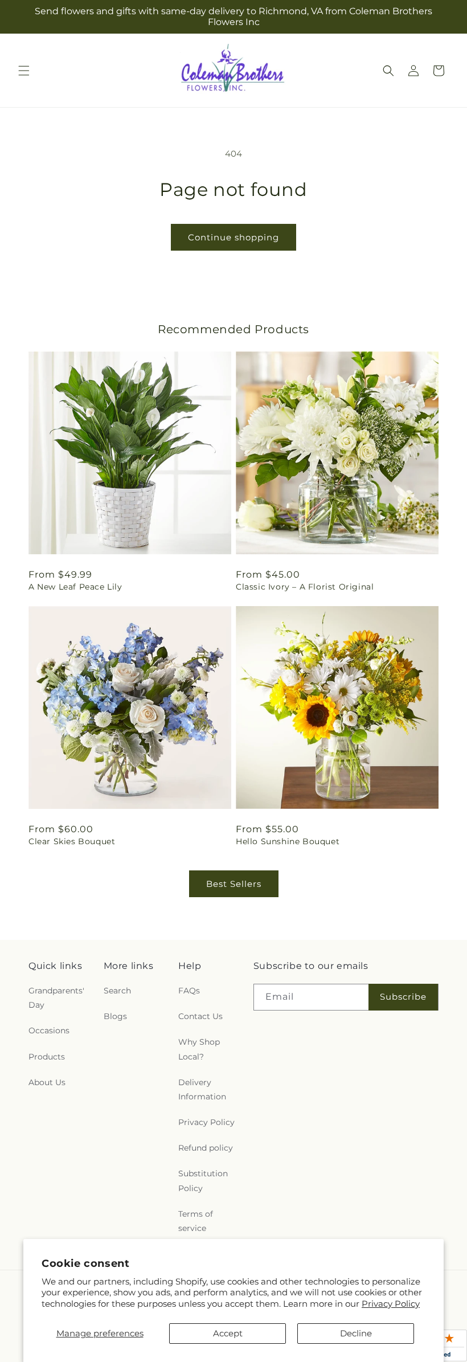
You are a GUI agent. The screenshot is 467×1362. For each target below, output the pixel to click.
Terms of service (195, 1221)
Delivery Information (202, 1089)
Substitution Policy (203, 1180)
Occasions (48, 1030)
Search (117, 990)
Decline (356, 1333)
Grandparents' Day (56, 997)
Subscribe (403, 996)
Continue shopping (233, 237)
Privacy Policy (391, 1303)
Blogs (115, 1016)
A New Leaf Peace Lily (75, 587)
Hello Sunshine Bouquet (287, 841)
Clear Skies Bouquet (71, 841)
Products (46, 1057)
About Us (46, 1082)
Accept (228, 1333)
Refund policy (205, 1148)
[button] (23, 70)
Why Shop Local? (199, 1049)
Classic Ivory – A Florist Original (305, 587)
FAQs (189, 990)
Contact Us (200, 1016)
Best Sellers (233, 883)
